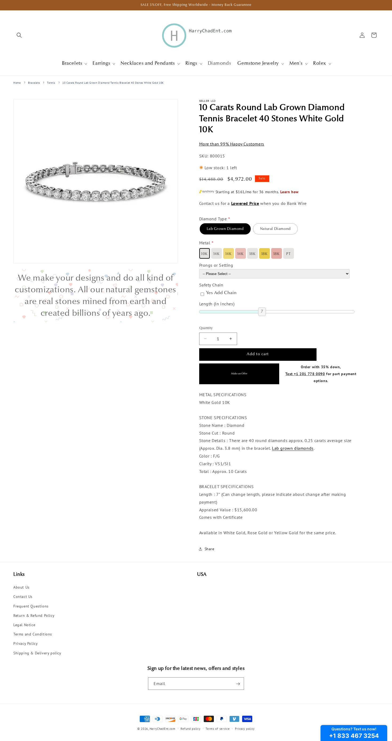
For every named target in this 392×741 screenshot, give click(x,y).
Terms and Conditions (32, 634)
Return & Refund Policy (33, 615)
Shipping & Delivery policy (37, 653)
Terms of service (218, 728)
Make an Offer (239, 373)
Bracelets (34, 82)
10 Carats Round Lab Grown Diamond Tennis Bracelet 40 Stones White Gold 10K (112, 82)
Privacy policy (245, 728)
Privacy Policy (25, 643)
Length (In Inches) (217, 303)
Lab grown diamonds (293, 448)
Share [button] (209, 548)
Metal (204, 242)
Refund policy (190, 728)
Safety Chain (211, 284)
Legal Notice (24, 624)
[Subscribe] (238, 684)
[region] (95, 295)
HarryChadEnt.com (162, 729)
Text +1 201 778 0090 (305, 373)
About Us (21, 587)
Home (17, 82)
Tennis (51, 82)
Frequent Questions (31, 606)
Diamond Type (213, 218)
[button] (19, 35)
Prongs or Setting (216, 265)
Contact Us (23, 596)
